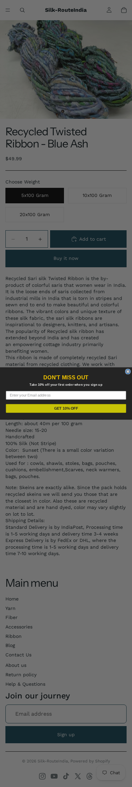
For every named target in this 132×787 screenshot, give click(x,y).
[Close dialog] (128, 371)
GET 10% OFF (66, 408)
